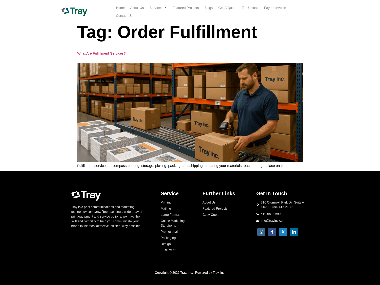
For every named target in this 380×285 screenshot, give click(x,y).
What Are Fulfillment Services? (101, 53)
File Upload (250, 8)
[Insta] (261, 232)
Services (155, 8)
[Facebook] (272, 232)
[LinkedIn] (294, 232)
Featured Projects (186, 8)
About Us (137, 8)
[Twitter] (283, 232)
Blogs (208, 8)
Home (120, 8)
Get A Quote (227, 8)
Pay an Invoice (275, 8)
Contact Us (124, 16)
